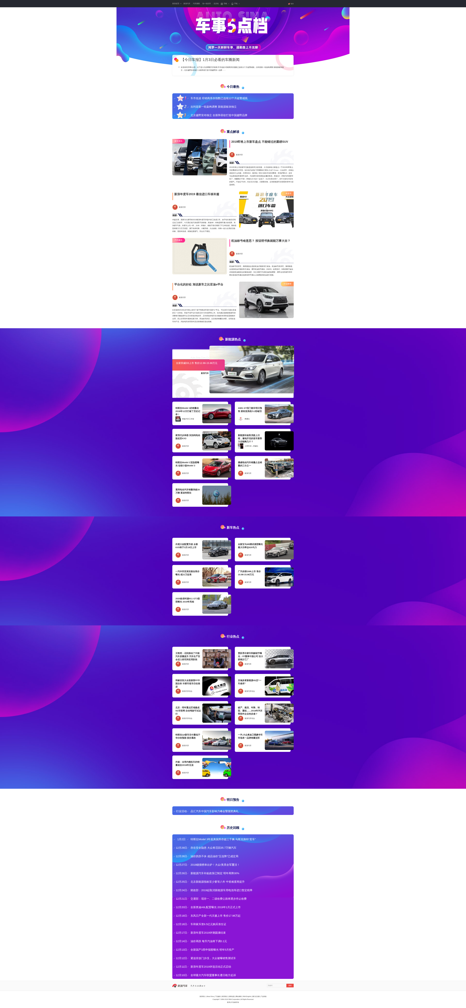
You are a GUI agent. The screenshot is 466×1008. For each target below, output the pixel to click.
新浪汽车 (186, 3)
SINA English (247, 996)
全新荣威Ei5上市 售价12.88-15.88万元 (196, 363)
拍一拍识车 (206, 3)
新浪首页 (177, 3)
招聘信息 (232, 996)
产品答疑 (263, 996)
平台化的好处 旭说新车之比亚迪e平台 (198, 284)
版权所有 (236, 1002)
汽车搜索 (196, 3)
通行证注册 (256, 996)
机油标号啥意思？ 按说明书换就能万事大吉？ (260, 240)
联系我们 (225, 996)
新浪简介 (202, 996)
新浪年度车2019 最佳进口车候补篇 (196, 194)
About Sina (210, 996)
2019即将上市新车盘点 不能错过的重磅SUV (259, 141)
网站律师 (238, 996)
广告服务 (218, 996)
